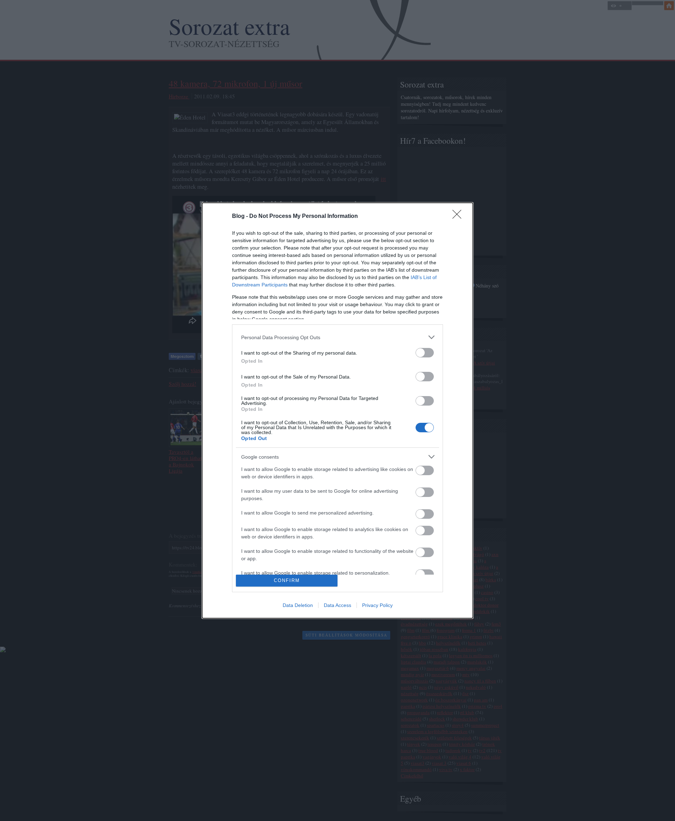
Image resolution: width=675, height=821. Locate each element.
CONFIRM (287, 580)
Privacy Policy (377, 605)
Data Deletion (298, 605)
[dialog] (337, 410)
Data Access (337, 605)
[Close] (459, 216)
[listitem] (337, 337)
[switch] (425, 352)
